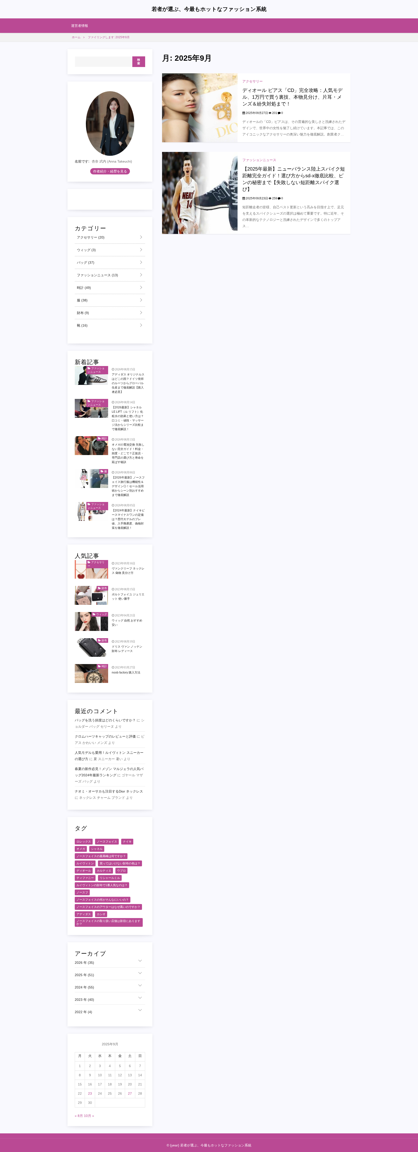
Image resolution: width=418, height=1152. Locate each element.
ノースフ (82, 892)
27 (130, 1093)
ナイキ (127, 841)
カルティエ (104, 870)
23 (90, 1093)
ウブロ (121, 870)
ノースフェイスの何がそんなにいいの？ (102, 899)
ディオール (83, 870)
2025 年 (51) (84, 975)
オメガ (80, 849)
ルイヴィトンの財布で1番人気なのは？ (101, 885)
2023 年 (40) (84, 1000)
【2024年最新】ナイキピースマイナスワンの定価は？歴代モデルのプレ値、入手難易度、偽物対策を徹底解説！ (128, 519)
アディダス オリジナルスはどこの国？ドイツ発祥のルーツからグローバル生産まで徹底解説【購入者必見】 (128, 383)
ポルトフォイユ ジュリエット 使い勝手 (128, 596)
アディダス (83, 914)
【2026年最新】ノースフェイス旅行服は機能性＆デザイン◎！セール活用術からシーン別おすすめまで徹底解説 (128, 486)
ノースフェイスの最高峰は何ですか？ (101, 856)
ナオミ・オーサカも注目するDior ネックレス (109, 791)
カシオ (101, 914)
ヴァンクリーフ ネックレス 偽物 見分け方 (128, 571)
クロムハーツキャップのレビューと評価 (105, 736)
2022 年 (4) (83, 1012)
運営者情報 (79, 26)
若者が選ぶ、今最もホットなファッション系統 (209, 9)
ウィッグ (86, 250)
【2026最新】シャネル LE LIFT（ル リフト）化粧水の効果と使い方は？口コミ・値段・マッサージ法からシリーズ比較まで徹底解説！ (128, 418)
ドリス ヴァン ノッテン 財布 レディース (127, 649)
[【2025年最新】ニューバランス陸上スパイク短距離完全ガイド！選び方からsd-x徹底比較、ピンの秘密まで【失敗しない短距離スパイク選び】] (200, 192)
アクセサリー (252, 81)
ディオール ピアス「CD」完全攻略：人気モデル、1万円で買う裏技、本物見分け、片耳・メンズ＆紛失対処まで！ (292, 97)
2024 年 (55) (84, 987)
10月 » (89, 1116)
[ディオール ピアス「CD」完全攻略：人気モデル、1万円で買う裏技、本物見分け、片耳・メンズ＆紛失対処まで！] (200, 107)
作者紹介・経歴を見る (110, 171)
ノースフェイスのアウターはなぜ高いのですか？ (108, 907)
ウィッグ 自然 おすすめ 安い (127, 623)
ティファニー (85, 878)
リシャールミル (110, 878)
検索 (138, 61)
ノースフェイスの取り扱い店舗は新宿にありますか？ (108, 922)
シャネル (97, 849)
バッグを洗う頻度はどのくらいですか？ (105, 720)
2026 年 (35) (84, 963)
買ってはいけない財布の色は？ (120, 863)
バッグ (85, 262)
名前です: (82, 161)
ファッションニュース (259, 160)
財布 (82, 313)
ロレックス (83, 841)
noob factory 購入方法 (126, 672)
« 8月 (79, 1116)
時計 (83, 288)
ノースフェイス (107, 841)
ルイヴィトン (85, 863)
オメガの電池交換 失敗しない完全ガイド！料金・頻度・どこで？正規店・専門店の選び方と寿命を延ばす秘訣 (128, 453)
